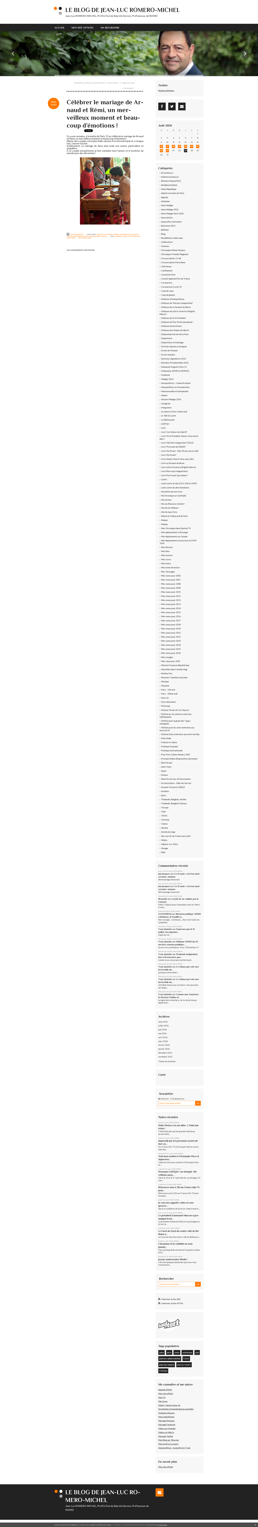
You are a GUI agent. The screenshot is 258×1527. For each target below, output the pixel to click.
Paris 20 (165, 698)
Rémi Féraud (166, 762)
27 (186, 150)
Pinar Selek (166, 738)
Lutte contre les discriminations (175, 487)
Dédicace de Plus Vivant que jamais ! (177, 322)
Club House (166, 266)
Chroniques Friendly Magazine (174, 254)
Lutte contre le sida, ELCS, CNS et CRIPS (179, 483)
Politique (163, 1370)
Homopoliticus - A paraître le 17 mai (174, 1448)
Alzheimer (165, 201)
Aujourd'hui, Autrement (171, 221)
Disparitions (166, 338)
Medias (164, 524)
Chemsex (165, 246)
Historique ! (129, 88)
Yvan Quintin (165, 929)
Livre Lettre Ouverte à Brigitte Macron (178, 467)
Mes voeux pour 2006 (171, 575)
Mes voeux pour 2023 (171, 641)
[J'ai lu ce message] (255, 1525)
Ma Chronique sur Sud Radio (173, 495)
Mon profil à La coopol (168, 1444)
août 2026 (163, 1022)
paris (73, 238)
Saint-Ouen (166, 767)
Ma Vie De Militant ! (170, 508)
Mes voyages (167, 657)
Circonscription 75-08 (171, 258)
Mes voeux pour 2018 (171, 624)
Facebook (165, 375)
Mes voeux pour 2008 (171, 584)
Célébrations (125, 234)
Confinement (167, 270)
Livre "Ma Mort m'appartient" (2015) (177, 443)
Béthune (165, 230)
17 (167, 146)
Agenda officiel (165, 1389)
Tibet (163, 811)
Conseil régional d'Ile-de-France (175, 278)
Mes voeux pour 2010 (171, 592)
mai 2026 (162, 1033)
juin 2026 (162, 1029)
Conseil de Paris (168, 274)
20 (185, 146)
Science (164, 775)
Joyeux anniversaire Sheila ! (173, 1259)
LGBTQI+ (104, 236)
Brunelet (162, 899)
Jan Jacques (164, 874)
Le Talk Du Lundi (168, 415)
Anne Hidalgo (167, 205)
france (186, 1358)
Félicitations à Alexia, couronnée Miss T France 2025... (96, 83)
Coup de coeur (167, 291)
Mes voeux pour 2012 (171, 600)
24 (167, 150)
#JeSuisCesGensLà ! (170, 177)
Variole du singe (168, 832)
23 (161, 150)
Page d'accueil (128, 83)
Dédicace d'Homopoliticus (172, 299)
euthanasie (187, 1352)
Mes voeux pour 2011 (171, 596)
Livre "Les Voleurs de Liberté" (174, 432)
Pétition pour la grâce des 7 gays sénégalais (175, 722)
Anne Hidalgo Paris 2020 (172, 213)
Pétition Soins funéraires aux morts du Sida (180, 734)
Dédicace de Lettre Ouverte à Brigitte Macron (177, 312)
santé (176, 1352)
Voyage (164, 848)
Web (163, 852)
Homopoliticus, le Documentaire (175, 387)
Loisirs (164, 479)
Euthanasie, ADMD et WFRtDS (175, 371)
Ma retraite (166, 500)
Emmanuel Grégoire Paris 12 (174, 367)
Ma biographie (110, 27)
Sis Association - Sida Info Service (176, 783)
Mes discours (167, 547)
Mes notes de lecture (170, 567)
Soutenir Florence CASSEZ (173, 787)
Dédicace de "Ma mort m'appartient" (177, 303)
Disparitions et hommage (172, 342)
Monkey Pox (166, 673)
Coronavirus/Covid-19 (171, 287)
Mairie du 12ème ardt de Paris (174, 516)
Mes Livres (166, 559)
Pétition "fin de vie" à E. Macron (175, 710)
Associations (167, 217)
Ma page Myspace (166, 1420)
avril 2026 (163, 1037)
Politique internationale (171, 750)
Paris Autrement (168, 702)
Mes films (165, 551)
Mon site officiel (82, 27)
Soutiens (165, 791)
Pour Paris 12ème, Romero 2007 (175, 754)
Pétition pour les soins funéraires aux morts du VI (177, 729)
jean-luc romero (166, 1364)
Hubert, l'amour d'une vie (169, 1405)
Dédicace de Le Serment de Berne (176, 307)
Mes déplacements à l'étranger (174, 532)
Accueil (60, 27)
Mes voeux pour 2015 (171, 612)
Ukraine (164, 828)
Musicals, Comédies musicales (174, 677)
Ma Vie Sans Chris (169, 512)
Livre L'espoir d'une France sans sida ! (177, 459)
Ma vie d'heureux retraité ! (173, 504)
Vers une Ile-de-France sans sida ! (176, 836)
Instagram (165, 403)
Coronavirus (166, 282)
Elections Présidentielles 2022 (175, 362)
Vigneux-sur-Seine (169, 844)
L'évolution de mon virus (171, 491)
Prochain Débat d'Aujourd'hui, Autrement (179, 758)
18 (173, 146)
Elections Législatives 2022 (173, 358)
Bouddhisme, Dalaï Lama (172, 238)
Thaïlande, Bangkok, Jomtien (173, 799)
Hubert (164, 395)
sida (197, 1352)
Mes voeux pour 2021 (171, 633)
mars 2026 (163, 1041)
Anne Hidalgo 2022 (169, 209)
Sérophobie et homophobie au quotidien (176, 1409)
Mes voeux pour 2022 (171, 637)
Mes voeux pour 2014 (171, 608)
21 (192, 146)
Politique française (169, 746)
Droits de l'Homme (169, 350)
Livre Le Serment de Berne (172, 463)
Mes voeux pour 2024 (171, 645)
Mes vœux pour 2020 (170, 661)
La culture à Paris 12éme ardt (174, 411)
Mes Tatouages (168, 571)
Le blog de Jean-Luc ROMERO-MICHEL (122, 9)
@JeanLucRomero (166, 90)
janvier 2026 (164, 1049)
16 (161, 146)
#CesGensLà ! (167, 173)
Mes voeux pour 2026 (171, 653)
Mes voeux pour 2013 (171, 604)
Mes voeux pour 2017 (171, 620)
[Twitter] (172, 106)
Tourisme (165, 819)
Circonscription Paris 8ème (173, 262)
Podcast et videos (169, 742)
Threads (165, 807)
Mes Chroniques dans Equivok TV (176, 528)
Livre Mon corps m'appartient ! (174, 471)
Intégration (166, 407)
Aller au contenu (8, 2)
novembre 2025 (165, 1056)
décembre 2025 (165, 1053)
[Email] (182, 106)
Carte (162, 1074)
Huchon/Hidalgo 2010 (171, 399)
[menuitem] (61, 27)
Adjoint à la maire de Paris (108, 234)
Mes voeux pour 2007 (171, 579)
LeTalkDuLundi (167, 420)
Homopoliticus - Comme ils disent (176, 383)
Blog (163, 234)
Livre (163, 428)
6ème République (168, 189)
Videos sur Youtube (166, 1428)
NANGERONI (164, 914)
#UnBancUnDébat (169, 185)
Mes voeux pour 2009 (171, 588)
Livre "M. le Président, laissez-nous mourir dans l (179, 437)
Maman (164, 520)
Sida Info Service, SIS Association (176, 779)
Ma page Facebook (166, 1424)
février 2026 (164, 1045)
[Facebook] (162, 106)
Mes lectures (167, 555)
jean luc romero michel (169, 1358)
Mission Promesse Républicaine (175, 665)
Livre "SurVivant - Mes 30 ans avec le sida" (180, 451)
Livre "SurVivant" (168, 455)
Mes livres (163, 1401)
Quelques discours (166, 1413)
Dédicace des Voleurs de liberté (175, 330)
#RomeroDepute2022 (171, 181)
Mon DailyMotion (166, 1417)
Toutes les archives (167, 1061)
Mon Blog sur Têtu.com (168, 1440)
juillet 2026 (163, 1025)
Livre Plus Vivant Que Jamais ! (174, 475)
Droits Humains (168, 354)
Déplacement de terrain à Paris (175, 334)
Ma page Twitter (165, 1436)
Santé (163, 771)
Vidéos (164, 840)
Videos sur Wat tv (166, 1432)
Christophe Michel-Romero (173, 250)
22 (198, 146)
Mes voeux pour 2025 (171, 649)
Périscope (165, 706)
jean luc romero (184, 1364)
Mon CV (162, 1397)
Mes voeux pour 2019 (171, 628)
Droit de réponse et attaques (174, 346)
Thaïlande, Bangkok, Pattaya (174, 803)
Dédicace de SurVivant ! (171, 326)
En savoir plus (162, 1525)
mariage (118, 236)
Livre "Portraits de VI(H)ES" (173, 447)
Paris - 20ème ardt (169, 693)
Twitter (164, 824)
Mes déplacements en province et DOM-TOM (178, 541)
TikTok (164, 815)
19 (179, 146)
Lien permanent (77, 234)
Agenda (164, 197)
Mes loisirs (166, 563)
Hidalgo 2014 (167, 379)
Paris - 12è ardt (168, 689)
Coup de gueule (168, 295)
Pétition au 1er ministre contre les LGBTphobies (175, 715)
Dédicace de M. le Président (173, 318)
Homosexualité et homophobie (86, 236)
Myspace (165, 685)
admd (161, 1352)
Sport (163, 795)
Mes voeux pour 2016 (171, 616)
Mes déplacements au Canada (174, 536)
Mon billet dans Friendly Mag (174, 669)
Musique (165, 681)
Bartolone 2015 (168, 226)
